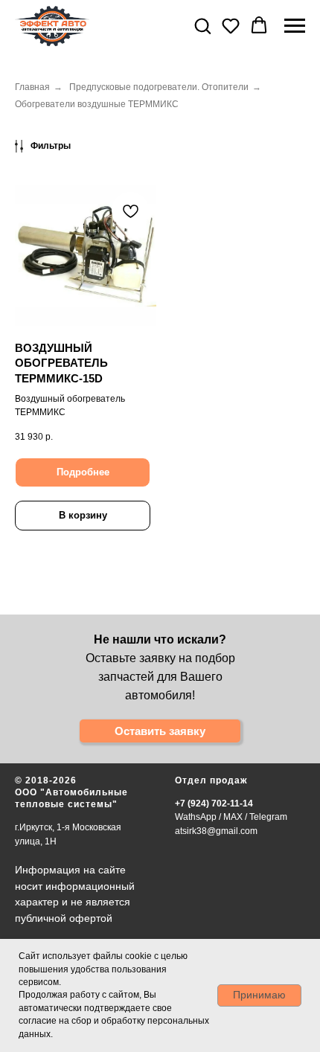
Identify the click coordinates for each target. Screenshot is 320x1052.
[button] (202, 25)
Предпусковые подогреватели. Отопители (159, 87)
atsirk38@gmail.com (216, 831)
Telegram (268, 817)
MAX (233, 817)
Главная (32, 87)
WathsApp (196, 817)
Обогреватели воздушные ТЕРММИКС (97, 104)
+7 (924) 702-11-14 (214, 803)
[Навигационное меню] (294, 26)
